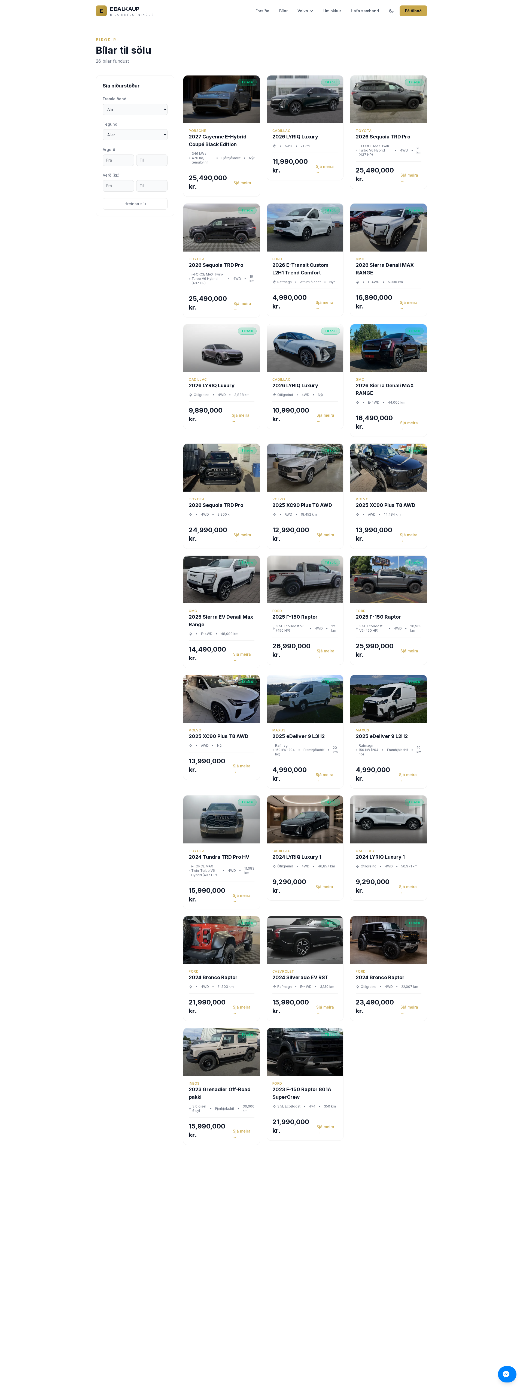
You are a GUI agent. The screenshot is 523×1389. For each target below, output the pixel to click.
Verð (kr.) (111, 175)
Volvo (302, 10)
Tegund (110, 124)
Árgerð (109, 149)
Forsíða (262, 10)
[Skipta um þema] (391, 11)
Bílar (283, 10)
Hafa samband (365, 10)
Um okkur (332, 10)
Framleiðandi (115, 98)
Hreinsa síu (135, 203)
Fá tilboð (413, 10)
